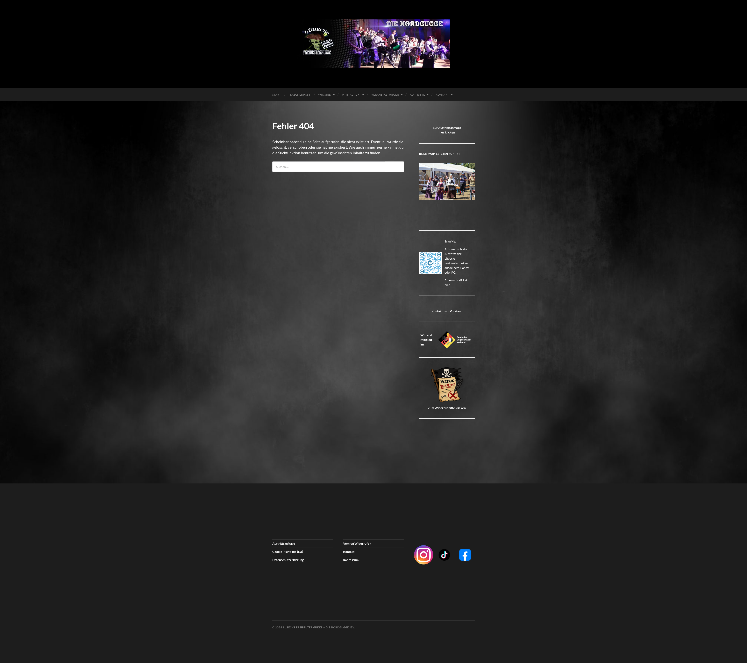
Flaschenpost (299, 94)
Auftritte (417, 94)
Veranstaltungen (385, 94)
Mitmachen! (351, 94)
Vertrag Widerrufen (357, 543)
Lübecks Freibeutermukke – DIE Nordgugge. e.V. (319, 627)
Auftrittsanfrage (283, 543)
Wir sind (324, 94)
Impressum (351, 560)
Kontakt (442, 94)
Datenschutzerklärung (288, 560)
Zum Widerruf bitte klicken (447, 408)
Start (276, 94)
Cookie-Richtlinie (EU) (287, 551)
